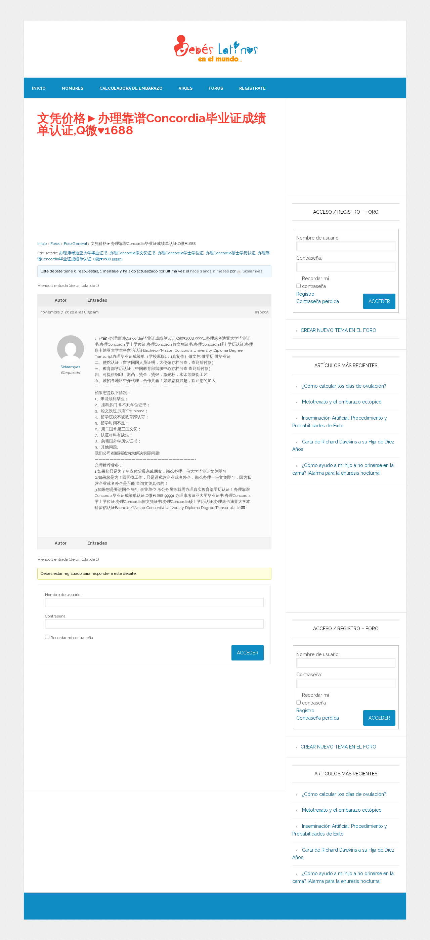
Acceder (247, 652)
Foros (55, 243)
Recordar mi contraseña (71, 637)
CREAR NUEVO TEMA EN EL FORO (338, 330)
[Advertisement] (154, 188)
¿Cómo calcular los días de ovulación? (344, 386)
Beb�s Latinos (215, 49)
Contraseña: (56, 616)
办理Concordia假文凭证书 (133, 253)
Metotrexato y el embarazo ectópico (342, 401)
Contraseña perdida (317, 301)
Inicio (42, 243)
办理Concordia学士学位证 (181, 253)
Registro (305, 294)
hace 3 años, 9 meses (209, 271)
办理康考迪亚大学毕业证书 (83, 253)
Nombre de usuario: (63, 594)
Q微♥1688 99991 (107, 259)
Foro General (75, 243)
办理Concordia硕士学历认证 (231, 253)
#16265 (261, 312)
